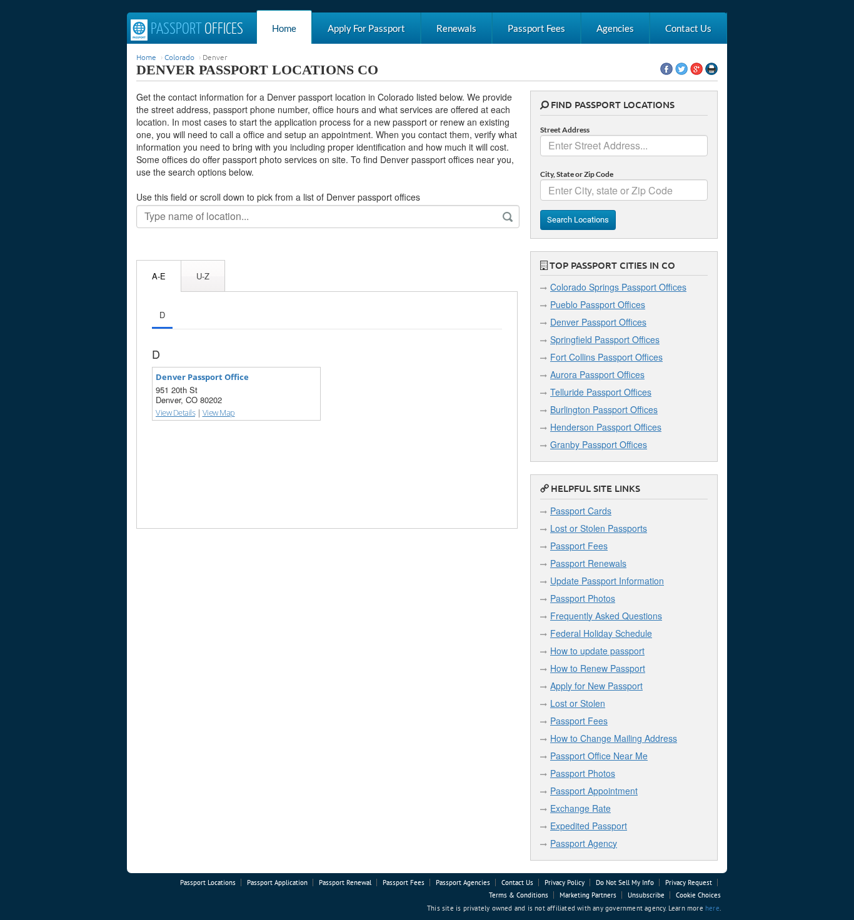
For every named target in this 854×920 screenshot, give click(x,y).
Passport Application (277, 882)
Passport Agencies (463, 882)
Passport (195, 29)
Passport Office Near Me (599, 755)
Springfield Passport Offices (605, 339)
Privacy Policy (565, 882)
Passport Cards (580, 510)
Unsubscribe (646, 895)
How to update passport (597, 650)
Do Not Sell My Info (625, 882)
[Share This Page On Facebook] (666, 68)
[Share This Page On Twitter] (681, 68)
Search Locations (578, 219)
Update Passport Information (607, 580)
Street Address (565, 129)
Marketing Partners (588, 895)
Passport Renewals (588, 563)
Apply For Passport (366, 28)
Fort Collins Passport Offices (606, 357)
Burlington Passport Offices (604, 409)
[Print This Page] (711, 68)
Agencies (615, 28)
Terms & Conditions (518, 895)
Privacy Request (688, 882)
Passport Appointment (594, 790)
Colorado (179, 57)
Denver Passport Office (202, 376)
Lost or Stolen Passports (598, 528)
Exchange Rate (580, 808)
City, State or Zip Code (576, 174)
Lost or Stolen (577, 703)
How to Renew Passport (597, 668)
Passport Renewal (345, 882)
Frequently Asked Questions (606, 615)
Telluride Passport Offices (600, 392)
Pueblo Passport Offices (597, 304)
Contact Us (688, 28)
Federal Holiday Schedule (601, 633)
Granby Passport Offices (598, 444)
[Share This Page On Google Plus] (696, 68)
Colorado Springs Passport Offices (618, 287)
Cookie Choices (698, 895)
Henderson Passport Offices (605, 427)
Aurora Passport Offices (597, 374)
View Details (175, 412)
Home (284, 28)
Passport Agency (583, 843)
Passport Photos (582, 598)
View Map (219, 412)
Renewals (456, 28)
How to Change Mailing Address (613, 738)
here (712, 908)
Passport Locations (208, 882)
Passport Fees (536, 28)
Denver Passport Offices (598, 322)
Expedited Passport (588, 825)
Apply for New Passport (596, 685)
